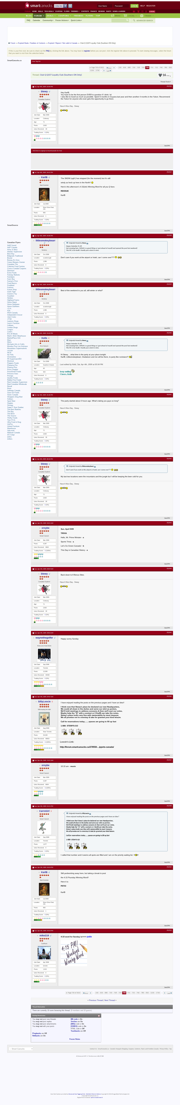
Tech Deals (49, 11)
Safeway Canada (13, 390)
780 (165, 67)
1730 (97, 70)
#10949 (169, 867)
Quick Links (76, 20)
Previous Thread (96, 1000)
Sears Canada (12, 395)
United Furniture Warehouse (13, 427)
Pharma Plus (12, 367)
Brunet (9, 258)
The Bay (10, 412)
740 (161, 67)
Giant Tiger (11, 292)
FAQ (28, 20)
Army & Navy (12, 250)
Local (132, 15)
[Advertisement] (81, 161)
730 (147, 67)
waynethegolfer (44, 637)
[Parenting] (146, 11)
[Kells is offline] (44, 353)
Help (142, 6)
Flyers (66, 11)
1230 (92, 70)
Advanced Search (145, 20)
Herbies (10, 298)
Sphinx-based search (97, 1097)
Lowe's (9, 332)
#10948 (169, 806)
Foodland (10, 285)
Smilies (74, 1021)
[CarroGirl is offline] (44, 828)
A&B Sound (11, 245)
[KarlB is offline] (44, 194)
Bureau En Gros (13, 260)
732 (156, 67)
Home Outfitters (13, 306)
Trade (149, 15)
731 (151, 67)
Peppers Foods (13, 363)
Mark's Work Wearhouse (16, 336)
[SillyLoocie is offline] (44, 718)
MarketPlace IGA (13, 338)
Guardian (10, 296)
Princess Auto (12, 374)
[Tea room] (134, 11)
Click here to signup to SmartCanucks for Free (47, 151)
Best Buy (10, 254)
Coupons (58, 11)
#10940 (169, 333)
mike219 (44, 935)
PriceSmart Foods (14, 372)
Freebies (75, 11)
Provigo (10, 376)
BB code (74, 1019)
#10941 (169, 394)
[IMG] (73, 1024)
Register (150, 6)
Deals (40, 11)
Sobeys (10, 399)
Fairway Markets (13, 275)
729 (143, 67)
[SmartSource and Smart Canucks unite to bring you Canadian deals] (17, 231)
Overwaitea (11, 357)
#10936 (169, 86)
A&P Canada (12, 247)
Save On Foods (13, 393)
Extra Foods (12, 273)
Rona (9, 388)
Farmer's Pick (12, 281)
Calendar (36, 20)
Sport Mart (11, 401)
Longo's (10, 330)
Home (34, 11)
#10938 (169, 235)
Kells (44, 338)
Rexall (9, 386)
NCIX (9, 353)
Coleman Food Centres (16, 266)
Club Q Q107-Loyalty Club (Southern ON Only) (61, 75)
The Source (11, 416)
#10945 (169, 632)
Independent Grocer (14, 315)
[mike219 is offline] (44, 953)
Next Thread (109, 1000)
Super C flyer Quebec (15, 407)
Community (47, 20)
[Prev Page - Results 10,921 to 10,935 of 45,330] (114, 67)
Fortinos (10, 287)
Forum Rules (74, 1039)
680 (129, 67)
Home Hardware (13, 304)
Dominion (10, 271)
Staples (10, 403)
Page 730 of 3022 (97, 67)
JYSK (9, 319)
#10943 (169, 523)
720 (133, 67)
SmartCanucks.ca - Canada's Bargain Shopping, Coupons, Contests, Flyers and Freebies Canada (128, 1049)
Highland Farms (13, 300)
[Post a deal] (152, 11)
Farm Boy (11, 279)
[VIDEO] (74, 1026)
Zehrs (9, 437)
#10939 (169, 284)
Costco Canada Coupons (16, 269)
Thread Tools (165, 82)
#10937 (169, 172)
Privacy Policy (164, 1049)
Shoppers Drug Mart (15, 397)
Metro (9, 342)
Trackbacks (75, 1031)
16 (165, 75)
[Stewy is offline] (44, 107)
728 (138, 67)
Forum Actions (61, 20)
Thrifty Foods (12, 418)
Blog (29, 15)
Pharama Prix (12, 365)
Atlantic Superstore (14, 252)
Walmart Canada (13, 433)
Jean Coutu (11, 317)
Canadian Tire (12, 264)
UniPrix (10, 424)
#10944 (169, 568)
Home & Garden (119, 11)
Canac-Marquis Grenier (16, 262)
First (109, 68)
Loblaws (10, 325)
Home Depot (12, 302)
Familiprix (11, 277)
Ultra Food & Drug (14, 422)
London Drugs (12, 327)
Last (108, 71)
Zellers (9, 439)
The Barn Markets (14, 409)
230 (120, 67)
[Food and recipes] (142, 11)
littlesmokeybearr (45, 240)
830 (170, 67)
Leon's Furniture (13, 323)
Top (98, 15)
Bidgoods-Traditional (15, 256)
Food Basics (12, 283)
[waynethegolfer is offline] (44, 655)
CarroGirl (44, 811)
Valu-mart (10, 430)
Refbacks (36, 1036)
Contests (85, 11)
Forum (39, 15)
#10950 (169, 930)
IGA (8, 311)
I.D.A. (9, 309)
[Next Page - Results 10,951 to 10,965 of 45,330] (104, 70)
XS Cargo (11, 435)
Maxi (9, 340)
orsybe (45, 528)
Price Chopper (12, 369)
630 (124, 67)
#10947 (169, 760)
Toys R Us (11, 420)
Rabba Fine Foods (14, 380)
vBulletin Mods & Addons (93, 1094)
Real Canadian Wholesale (17, 384)
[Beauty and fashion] (138, 11)
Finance (93, 11)
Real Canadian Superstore (17, 382)
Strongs (10, 405)
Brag (117, 15)
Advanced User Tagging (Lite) (76, 1094)
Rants (108, 11)
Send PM (167, 146)
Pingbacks (36, 1033)
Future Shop (12, 290)
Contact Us (93, 1049)
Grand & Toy (12, 294)
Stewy (44, 91)
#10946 (169, 696)
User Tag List (36, 61)
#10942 (169, 459)
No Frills (10, 355)
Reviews (101, 11)
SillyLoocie (44, 701)
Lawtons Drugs (13, 321)
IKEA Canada (12, 313)
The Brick (11, 414)
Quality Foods (12, 378)
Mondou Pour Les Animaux (17, 346)
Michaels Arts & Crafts (16, 344)
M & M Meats (12, 334)
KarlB (44, 177)
